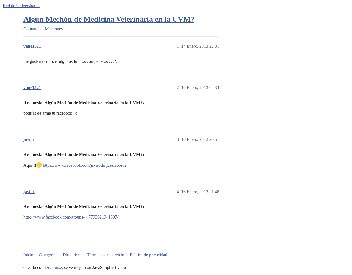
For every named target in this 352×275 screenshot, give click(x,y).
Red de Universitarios (21, 5)
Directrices (72, 254)
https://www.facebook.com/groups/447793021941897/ (70, 217)
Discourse (53, 267)
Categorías (48, 254)
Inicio (28, 254)
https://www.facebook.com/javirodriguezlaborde (85, 165)
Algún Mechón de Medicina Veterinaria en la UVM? (108, 19)
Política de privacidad (148, 254)
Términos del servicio (105, 254)
